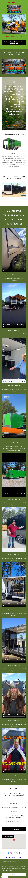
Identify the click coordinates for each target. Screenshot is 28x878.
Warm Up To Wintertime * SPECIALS (14, 42)
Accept (14, 874)
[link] (14, 9)
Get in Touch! (14, 829)
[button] (22, 821)
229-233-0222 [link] (14, 2)
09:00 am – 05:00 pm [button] (16, 821)
